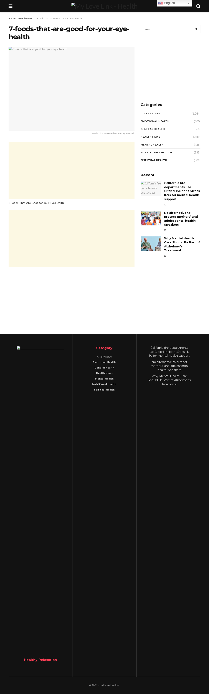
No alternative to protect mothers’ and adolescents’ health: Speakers (181, 219)
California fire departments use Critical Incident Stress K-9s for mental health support (182, 191)
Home (12, 18)
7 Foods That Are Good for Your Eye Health (58, 18)
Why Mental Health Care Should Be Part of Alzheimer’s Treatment (182, 244)
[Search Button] (196, 29)
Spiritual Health (154, 160)
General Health (153, 128)
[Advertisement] (72, 170)
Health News (25, 18)
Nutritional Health (156, 152)
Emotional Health (155, 121)
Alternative (150, 113)
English (169, 3)
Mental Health (152, 144)
